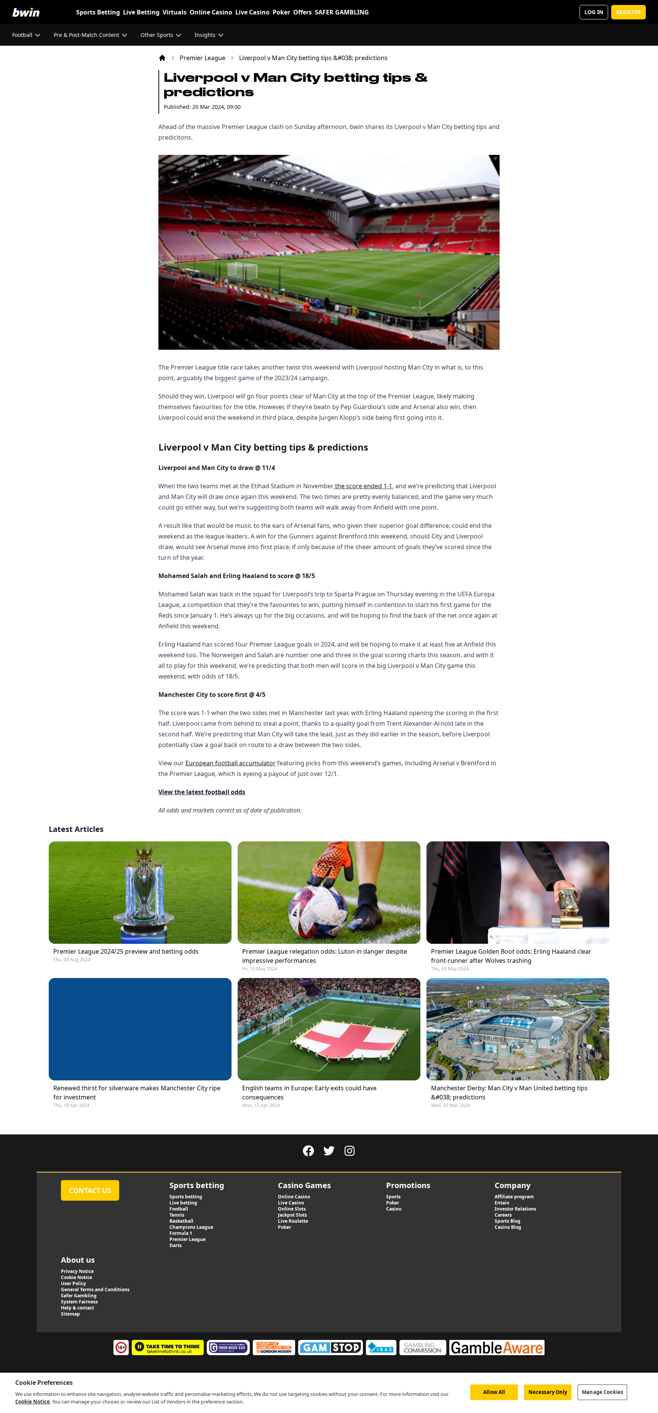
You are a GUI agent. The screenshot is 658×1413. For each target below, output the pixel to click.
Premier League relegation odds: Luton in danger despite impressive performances (324, 956)
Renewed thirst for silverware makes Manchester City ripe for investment (136, 1092)
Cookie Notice (32, 1401)
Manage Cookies (602, 1391)
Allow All (494, 1391)
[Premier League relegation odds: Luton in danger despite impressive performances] (329, 892)
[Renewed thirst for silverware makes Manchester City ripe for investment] (140, 1029)
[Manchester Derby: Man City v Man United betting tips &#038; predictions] (517, 1029)
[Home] (162, 58)
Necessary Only (548, 1391)
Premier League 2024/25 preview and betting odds (126, 951)
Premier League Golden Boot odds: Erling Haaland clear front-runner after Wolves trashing (511, 956)
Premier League (202, 58)
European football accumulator (230, 763)
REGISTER (628, 12)
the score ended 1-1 (363, 486)
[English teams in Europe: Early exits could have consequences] (329, 1029)
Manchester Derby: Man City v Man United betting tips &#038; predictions (509, 1092)
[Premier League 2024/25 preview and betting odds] (140, 892)
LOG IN (594, 12)
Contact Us (90, 1190)
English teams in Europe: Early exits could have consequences (309, 1092)
